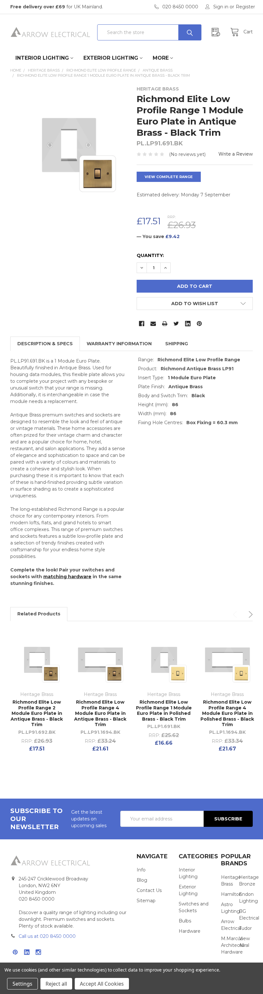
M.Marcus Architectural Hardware (235, 945)
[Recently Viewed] (217, 32)
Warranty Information (119, 344)
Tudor (245, 928)
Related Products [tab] (38, 614)
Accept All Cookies (102, 983)
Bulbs (185, 921)
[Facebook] (142, 324)
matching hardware (67, 576)
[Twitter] (176, 324)
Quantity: (150, 255)
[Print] (165, 324)
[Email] (153, 324)
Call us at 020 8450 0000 (47, 936)
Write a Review (235, 154)
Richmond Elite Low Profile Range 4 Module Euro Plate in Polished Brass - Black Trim (227, 713)
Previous (236, 614)
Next (249, 614)
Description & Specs (45, 344)
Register (245, 7)
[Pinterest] (199, 324)
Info (141, 870)
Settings (22, 983)
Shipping (176, 344)
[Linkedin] (188, 324)
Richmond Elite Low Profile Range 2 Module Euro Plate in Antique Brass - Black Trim (37, 713)
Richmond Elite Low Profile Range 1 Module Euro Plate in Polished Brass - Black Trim (164, 710)
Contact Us (149, 890)
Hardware (189, 931)
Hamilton (231, 894)
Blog (142, 880)
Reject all (56, 983)
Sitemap (146, 901)
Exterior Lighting (110, 58)
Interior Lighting (42, 58)
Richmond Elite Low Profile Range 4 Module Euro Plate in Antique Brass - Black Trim (100, 713)
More (161, 58)
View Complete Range (169, 177)
